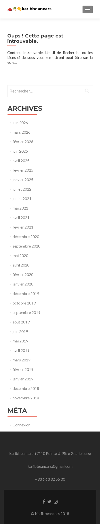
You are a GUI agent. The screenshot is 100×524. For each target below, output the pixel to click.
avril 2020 (21, 265)
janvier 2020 (23, 284)
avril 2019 (21, 350)
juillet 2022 (22, 189)
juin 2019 (20, 331)
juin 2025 (20, 151)
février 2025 (23, 170)
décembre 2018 (26, 388)
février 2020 (23, 274)
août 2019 (21, 322)
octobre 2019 (24, 303)
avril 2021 (21, 217)
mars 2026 (21, 132)
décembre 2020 (26, 236)
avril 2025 (21, 160)
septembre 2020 (26, 246)
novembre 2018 (26, 397)
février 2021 (23, 227)
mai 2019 (20, 341)
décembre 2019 (26, 293)
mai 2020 (20, 255)
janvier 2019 (23, 379)
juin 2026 (20, 122)
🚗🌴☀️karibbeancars (29, 9)
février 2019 (23, 369)
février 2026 (23, 141)
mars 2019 (21, 360)
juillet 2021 (22, 198)
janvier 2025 (23, 179)
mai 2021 (20, 208)
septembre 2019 (26, 312)
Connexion (21, 425)
